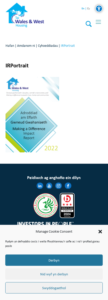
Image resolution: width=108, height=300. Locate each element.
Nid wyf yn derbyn (54, 274)
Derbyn (54, 260)
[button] (100, 231)
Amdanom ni (26, 46)
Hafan (10, 46)
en (83, 8)
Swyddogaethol (54, 288)
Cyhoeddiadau (48, 46)
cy (88, 8)
